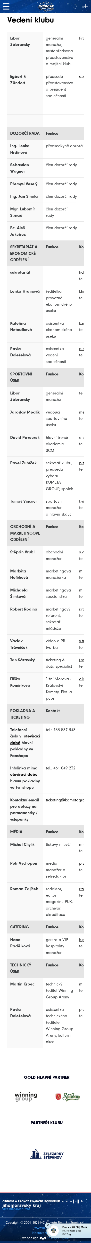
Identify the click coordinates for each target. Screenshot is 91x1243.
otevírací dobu (23, 774)
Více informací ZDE (16, 1209)
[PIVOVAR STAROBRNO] (68, 1097)
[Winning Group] (26, 1097)
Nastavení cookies (45, 1233)
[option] (47, 1148)
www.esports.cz (45, 1228)
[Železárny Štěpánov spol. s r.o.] (47, 1153)
